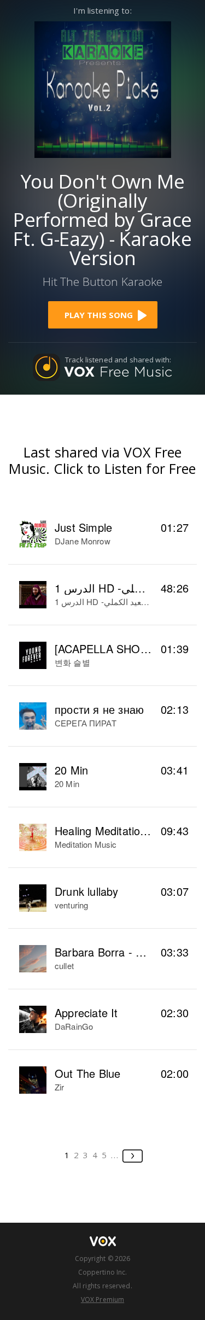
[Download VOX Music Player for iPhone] (102, 88)
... (115, 1154)
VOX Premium (102, 1299)
